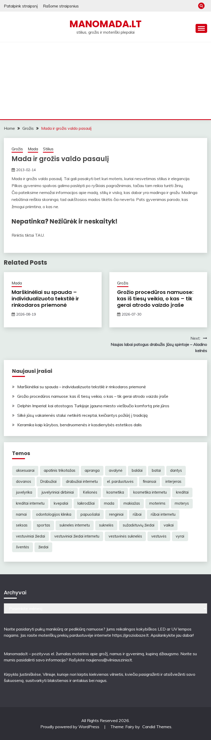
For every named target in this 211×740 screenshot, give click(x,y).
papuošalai (90, 514)
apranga (92, 470)
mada (109, 503)
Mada (33, 148)
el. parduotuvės (120, 481)
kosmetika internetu (150, 492)
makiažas (132, 503)
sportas (43, 525)
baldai (137, 470)
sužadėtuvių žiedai (138, 525)
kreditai (182, 492)
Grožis (17, 148)
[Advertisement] (105, 81)
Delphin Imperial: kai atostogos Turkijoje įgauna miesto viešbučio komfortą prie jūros (93, 405)
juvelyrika (24, 492)
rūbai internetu (163, 514)
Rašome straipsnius (61, 5)
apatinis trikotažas (59, 470)
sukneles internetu (74, 525)
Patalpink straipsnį (21, 5)
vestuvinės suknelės (125, 536)
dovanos (23, 481)
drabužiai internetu (82, 481)
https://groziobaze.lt (130, 635)
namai (21, 514)
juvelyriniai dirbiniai (57, 492)
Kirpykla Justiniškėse (22, 674)
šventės (22, 547)
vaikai (169, 525)
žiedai (43, 547)
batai (156, 470)
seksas (22, 525)
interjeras (173, 481)
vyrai (180, 536)
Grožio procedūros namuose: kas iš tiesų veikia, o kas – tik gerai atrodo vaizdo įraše (155, 299)
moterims (157, 503)
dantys (176, 470)
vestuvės (158, 536)
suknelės (106, 525)
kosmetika (115, 492)
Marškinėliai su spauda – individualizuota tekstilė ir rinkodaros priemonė (45, 299)
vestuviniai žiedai (30, 536)
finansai (149, 481)
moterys (182, 503)
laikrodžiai (86, 503)
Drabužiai (48, 481)
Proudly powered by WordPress (70, 726)
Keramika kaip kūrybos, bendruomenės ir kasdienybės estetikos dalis (79, 424)
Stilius (48, 148)
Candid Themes (156, 726)
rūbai (137, 514)
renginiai (116, 514)
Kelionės (90, 492)
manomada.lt (105, 24)
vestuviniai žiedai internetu (76, 536)
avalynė (115, 470)
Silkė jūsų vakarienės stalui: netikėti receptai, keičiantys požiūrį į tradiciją (82, 415)
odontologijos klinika (53, 514)
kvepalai (61, 503)
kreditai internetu (30, 503)
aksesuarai (25, 470)
